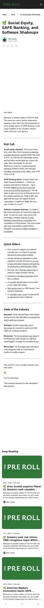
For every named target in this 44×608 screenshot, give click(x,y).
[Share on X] (8, 46)
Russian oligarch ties (28, 270)
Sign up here (9, 386)
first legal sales (24, 347)
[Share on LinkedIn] (16, 46)
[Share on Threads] (12, 46)
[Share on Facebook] (3, 46)
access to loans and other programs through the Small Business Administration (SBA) (23, 264)
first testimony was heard (27, 336)
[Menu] (41, 4)
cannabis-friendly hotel (18, 282)
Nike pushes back (14, 288)
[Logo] (12, 4)
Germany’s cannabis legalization (20, 276)
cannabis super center (18, 294)
